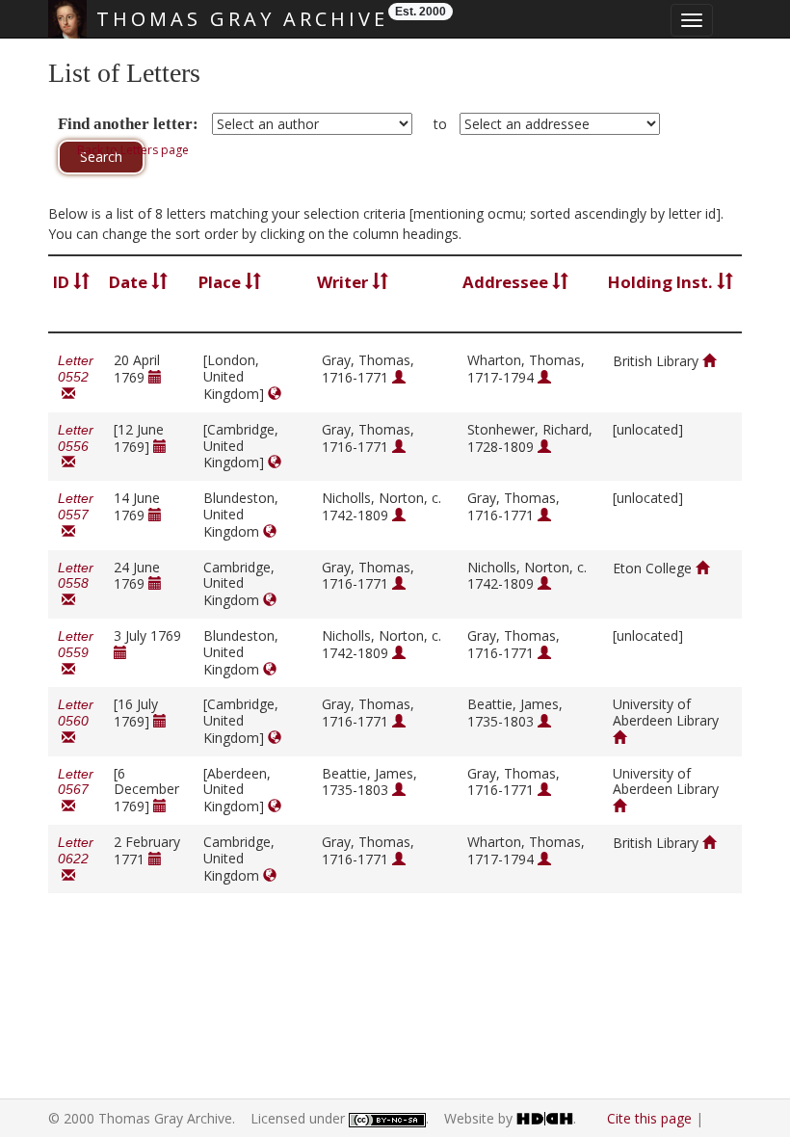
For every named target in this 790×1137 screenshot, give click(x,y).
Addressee (507, 282)
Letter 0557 (75, 515)
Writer (344, 282)
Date (130, 282)
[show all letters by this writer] (399, 377)
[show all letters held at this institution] (709, 361)
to (440, 124)
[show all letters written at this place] (274, 393)
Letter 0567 (75, 790)
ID (63, 282)
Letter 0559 (75, 652)
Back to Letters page (133, 150)
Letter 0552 (75, 377)
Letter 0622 (75, 859)
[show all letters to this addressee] (544, 377)
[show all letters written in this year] (155, 377)
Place (221, 282)
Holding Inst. (662, 282)
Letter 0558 (75, 584)
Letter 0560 (75, 721)
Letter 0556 (75, 446)
